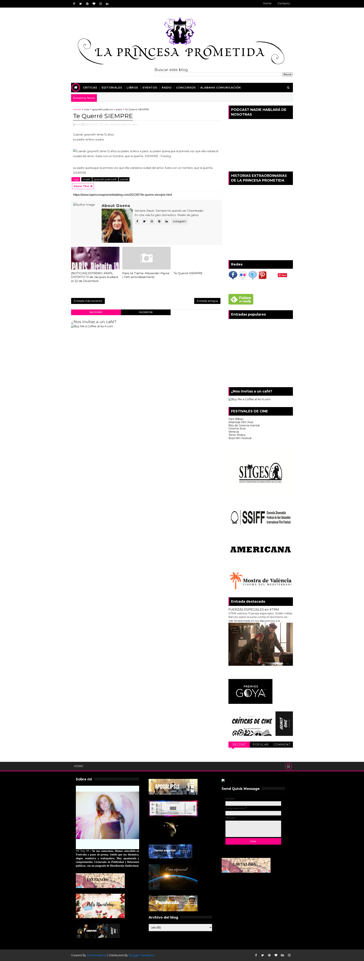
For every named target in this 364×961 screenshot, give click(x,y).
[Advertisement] (260, 354)
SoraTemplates (96, 955)
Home (267, 3)
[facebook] (74, 4)
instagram (179, 221)
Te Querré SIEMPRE (188, 273)
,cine (106, 124)
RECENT (239, 744)
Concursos (186, 87)
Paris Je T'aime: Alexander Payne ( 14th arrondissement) (145, 275)
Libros (132, 87)
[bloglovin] (94, 4)
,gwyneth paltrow (120, 124)
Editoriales (112, 87)
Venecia (233, 431)
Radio (167, 87)
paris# (124, 179)
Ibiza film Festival (239, 438)
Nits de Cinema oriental (244, 425)
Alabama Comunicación (220, 87)
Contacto (284, 3)
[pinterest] (87, 4)
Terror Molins (236, 435)
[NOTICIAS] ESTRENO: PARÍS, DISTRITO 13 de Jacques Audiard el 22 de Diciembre (94, 277)
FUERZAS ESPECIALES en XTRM (253, 609)
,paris (134, 124)
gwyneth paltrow (102, 109)
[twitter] (80, 4)
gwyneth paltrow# (105, 179)
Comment (282, 744)
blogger (96, 312)
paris (119, 109)
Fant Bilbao (235, 419)
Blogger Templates (141, 955)
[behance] (282, 955)
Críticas (90, 87)
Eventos (150, 87)
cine (86, 109)
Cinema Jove (237, 428)
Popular (261, 744)
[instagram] (100, 4)
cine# (86, 179)
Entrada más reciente (88, 301)
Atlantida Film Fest (240, 422)
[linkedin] (107, 4)
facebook (146, 312)
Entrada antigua (207, 301)
